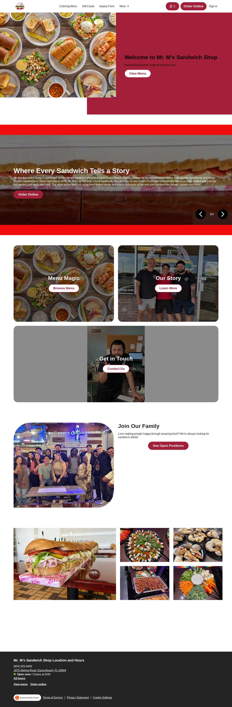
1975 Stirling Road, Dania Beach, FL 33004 (40, 670)
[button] (125, 6)
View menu (21, 684)
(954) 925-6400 (23, 666)
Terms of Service (53, 697)
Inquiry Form (106, 6)
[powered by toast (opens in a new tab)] (27, 698)
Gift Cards (88, 6)
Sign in (213, 6)
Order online (38, 684)
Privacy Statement (78, 697)
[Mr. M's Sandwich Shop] (20, 6)
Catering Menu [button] (68, 6)
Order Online (193, 6)
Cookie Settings (102, 697)
